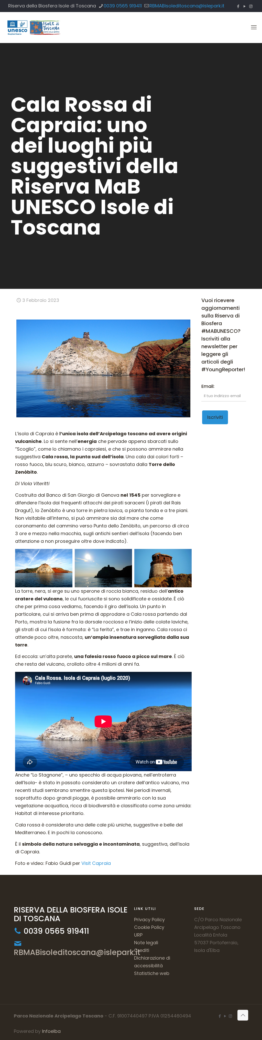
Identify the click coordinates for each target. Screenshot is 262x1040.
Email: (207, 386)
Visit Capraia (96, 863)
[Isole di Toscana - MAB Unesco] (33, 27)
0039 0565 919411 (123, 6)
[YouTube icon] (244, 6)
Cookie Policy (149, 927)
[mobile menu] (253, 27)
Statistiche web (151, 973)
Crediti (141, 950)
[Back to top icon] (242, 1015)
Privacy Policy (149, 919)
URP (138, 935)
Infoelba (51, 1031)
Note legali (146, 942)
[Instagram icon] (251, 6)
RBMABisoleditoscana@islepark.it (186, 6)
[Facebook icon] (238, 6)
